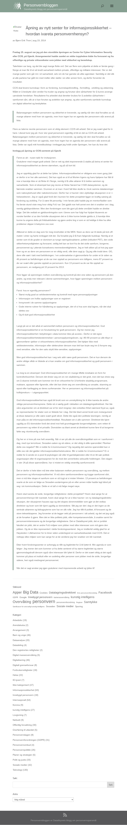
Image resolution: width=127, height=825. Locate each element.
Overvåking (22, 602)
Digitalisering (19, 660)
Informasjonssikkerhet (23, 690)
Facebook (105, 592)
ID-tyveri (17, 680)
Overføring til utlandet (23, 730)
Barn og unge (19, 635)
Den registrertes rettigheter (26, 650)
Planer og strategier (22, 755)
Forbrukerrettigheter (23, 670)
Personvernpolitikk (22, 750)
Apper (17, 592)
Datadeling (18, 645)
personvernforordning (66, 602)
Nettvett (16, 720)
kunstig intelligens (82, 597)
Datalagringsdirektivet (62, 592)
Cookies (44, 593)
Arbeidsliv (17, 620)
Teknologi (17, 770)
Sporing (79, 606)
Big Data (30, 592)
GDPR (15, 597)
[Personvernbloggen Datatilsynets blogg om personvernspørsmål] (18, 6)
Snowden (50, 606)
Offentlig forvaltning (22, 725)
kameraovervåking (61, 597)
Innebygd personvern (40, 597)
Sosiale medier (65, 606)
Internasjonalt (19, 700)
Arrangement (19, 630)
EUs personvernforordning (87, 593)
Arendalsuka (19, 625)
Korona (16, 705)
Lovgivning (18, 715)
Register (79, 602)
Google (23, 597)
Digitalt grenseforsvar (23, 665)
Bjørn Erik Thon (23, 40)
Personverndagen (21, 735)
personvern (44, 601)
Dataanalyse (19, 640)
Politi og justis (19, 760)
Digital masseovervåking (25, 655)
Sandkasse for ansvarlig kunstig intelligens (29, 606)
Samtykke (90, 602)
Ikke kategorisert (21, 685)
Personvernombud (22, 745)
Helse (15, 675)
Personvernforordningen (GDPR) (29, 740)
